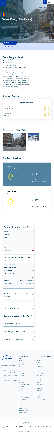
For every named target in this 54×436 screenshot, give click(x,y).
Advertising (36, 426)
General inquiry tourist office (43, 401)
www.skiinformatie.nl (23, 410)
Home (3, 11)
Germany (39, 360)
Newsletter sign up (41, 399)
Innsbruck (21, 382)
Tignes (20, 380)
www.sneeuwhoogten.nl (24, 397)
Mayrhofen (21, 386)
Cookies (29, 426)
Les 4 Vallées (39, 384)
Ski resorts (21, 360)
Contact (42, 426)
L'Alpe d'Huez (39, 388)
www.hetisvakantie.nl (23, 412)
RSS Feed (39, 405)
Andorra (8, 11)
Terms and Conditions (5, 427)
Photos (19, 47)
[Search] (45, 2)
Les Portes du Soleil (41, 377)
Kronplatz (39, 386)
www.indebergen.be (23, 405)
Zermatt (21, 388)
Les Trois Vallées (40, 373)
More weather (46, 158)
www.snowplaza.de (23, 401)
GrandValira (15, 11)
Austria (38, 358)
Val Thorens (21, 379)
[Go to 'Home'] (3, 3)
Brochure (27, 47)
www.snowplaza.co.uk (24, 403)
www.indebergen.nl (23, 406)
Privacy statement (21, 427)
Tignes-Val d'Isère (41, 375)
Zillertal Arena (40, 380)
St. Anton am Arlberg (24, 384)
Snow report (22, 362)
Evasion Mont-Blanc (41, 379)
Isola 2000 (39, 390)
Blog (20, 366)
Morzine (21, 377)
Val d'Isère (21, 375)
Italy (37, 364)
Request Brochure (41, 403)
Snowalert (39, 397)
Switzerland (39, 366)
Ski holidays (21, 364)
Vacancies (48, 426)
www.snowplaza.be (23, 399)
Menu (50, 2)
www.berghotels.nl (23, 408)
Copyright (15, 426)
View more (8, 301)
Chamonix (21, 373)
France (38, 362)
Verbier (20, 390)
